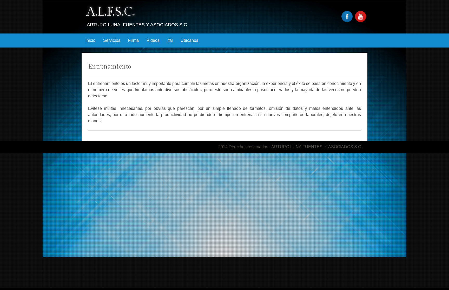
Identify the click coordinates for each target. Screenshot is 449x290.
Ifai (170, 40)
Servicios (111, 40)
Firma (133, 40)
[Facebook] (347, 20)
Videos (153, 40)
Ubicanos (189, 40)
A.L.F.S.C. (111, 11)
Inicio (90, 40)
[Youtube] (361, 20)
